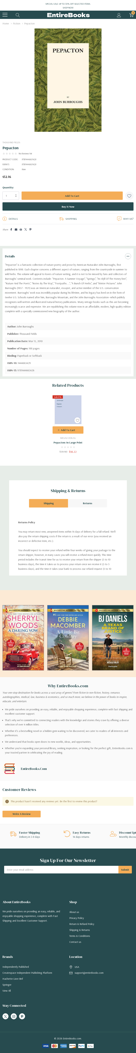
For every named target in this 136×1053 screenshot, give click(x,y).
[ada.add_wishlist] (77, 420)
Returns (87, 503)
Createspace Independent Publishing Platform (27, 972)
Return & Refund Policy (81, 924)
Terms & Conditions (79, 935)
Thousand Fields (11, 142)
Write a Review (22, 814)
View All (6, 990)
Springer (6, 984)
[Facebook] (11, 229)
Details (10, 256)
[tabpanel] (68, 424)
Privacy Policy (76, 918)
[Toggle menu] (4, 14)
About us (74, 912)
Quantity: (8, 187)
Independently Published (15, 966)
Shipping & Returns (79, 930)
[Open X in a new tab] (5, 1016)
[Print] (21, 229)
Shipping (49, 503)
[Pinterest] (30, 229)
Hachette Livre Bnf (12, 978)
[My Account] (119, 14)
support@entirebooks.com (89, 972)
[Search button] (18, 14)
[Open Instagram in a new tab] (14, 1016)
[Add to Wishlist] (129, 196)
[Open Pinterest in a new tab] (22, 1016)
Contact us (75, 941)
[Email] (16, 229)
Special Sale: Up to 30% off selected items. (68, 5)
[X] (25, 229)
